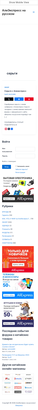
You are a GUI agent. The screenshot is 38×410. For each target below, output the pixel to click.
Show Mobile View (19, 2)
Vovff (9, 357)
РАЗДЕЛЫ (5, 233)
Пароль (4, 156)
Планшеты (6, 229)
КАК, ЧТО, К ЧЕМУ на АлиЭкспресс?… (16, 219)
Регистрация (20, 172)
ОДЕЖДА (5, 226)
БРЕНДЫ (5, 212)
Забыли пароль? (21, 169)
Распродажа (6, 236)
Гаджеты (5, 215)
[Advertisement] (19, 44)
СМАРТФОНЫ (7, 243)
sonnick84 (11, 349)
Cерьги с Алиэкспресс (15, 91)
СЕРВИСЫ (6, 239)
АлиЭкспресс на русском (14, 12)
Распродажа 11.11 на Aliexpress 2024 (15, 355)
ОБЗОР (6, 87)
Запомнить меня (23, 166)
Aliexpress (19, 405)
